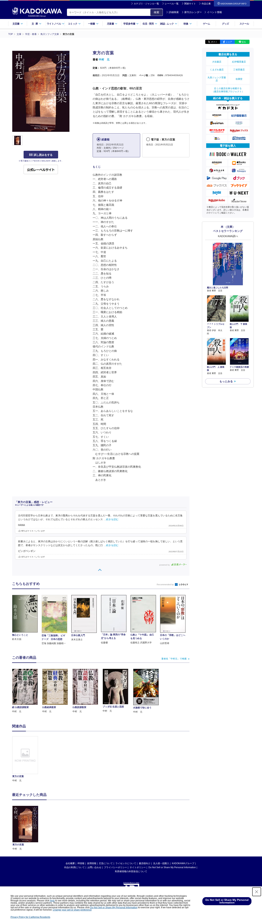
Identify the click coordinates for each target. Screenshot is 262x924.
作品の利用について (74, 867)
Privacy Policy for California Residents (30, 917)
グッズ (225, 23)
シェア (229, 42)
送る (244, 42)
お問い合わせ (94, 867)
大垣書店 (216, 61)
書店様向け (144, 863)
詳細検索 (174, 12)
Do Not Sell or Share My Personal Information (172, 867)
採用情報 (91, 863)
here (52, 900)
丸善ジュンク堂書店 (217, 79)
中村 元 (104, 59)
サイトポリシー (138, 867)
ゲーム (206, 23)
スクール (244, 23)
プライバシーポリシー (115, 867)
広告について (106, 863)
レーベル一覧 (172, 3)
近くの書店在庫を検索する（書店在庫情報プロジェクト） (228, 90)
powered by (164, 565)
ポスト (214, 42)
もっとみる (226, 381)
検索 (156, 12)
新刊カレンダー (193, 12)
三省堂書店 (239, 69)
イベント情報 (214, 12)
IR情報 (80, 863)
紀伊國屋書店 (239, 61)
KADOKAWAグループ (183, 863)
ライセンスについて (125, 863)
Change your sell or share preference (72, 910)
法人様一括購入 (161, 863)
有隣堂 (239, 79)
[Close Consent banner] (256, 892)
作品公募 (206, 3)
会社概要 (70, 863)
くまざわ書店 (217, 69)
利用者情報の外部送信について (131, 871)
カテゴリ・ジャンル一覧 (146, 3)
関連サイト (190, 3)
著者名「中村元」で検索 (174, 658)
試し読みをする (43, 154)
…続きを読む (111, 519)
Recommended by (165, 584)
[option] (27, 759)
